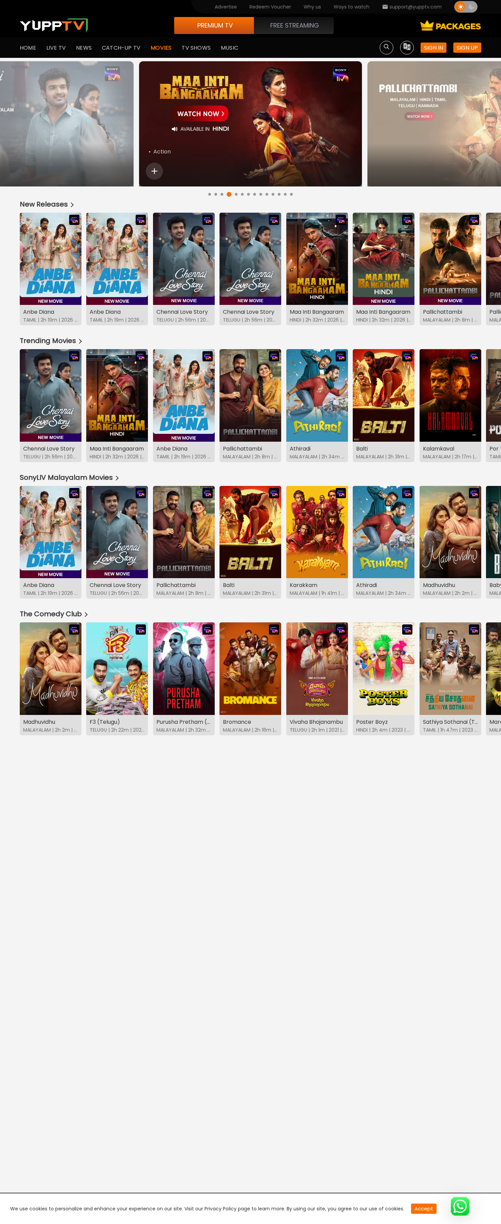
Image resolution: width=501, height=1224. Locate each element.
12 (279, 194)
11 (273, 194)
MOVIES (161, 48)
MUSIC (229, 48)
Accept (423, 1208)
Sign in (433, 48)
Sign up (467, 48)
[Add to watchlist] (154, 171)
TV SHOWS (196, 48)
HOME (28, 48)
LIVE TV (56, 48)
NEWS (84, 48)
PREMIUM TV (215, 25)
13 (285, 194)
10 (266, 194)
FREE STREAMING (294, 25)
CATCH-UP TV (121, 48)
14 (291, 194)
